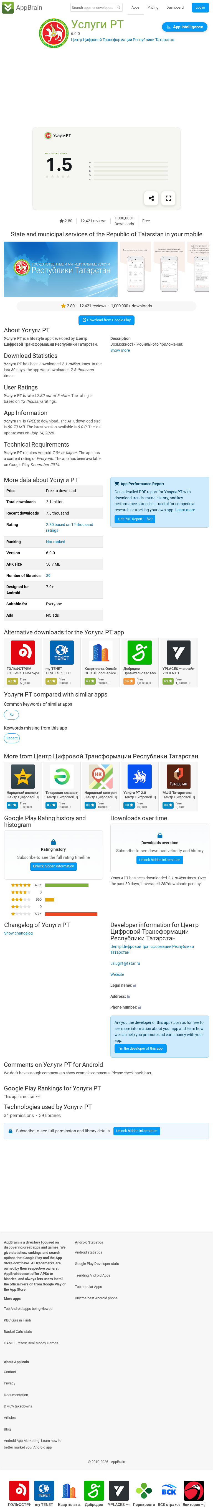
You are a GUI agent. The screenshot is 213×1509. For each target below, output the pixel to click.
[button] (159, 986)
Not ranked (55, 542)
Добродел (132, 669)
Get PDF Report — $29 (135, 519)
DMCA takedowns (18, 1406)
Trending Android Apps (92, 1275)
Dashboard (175, 7)
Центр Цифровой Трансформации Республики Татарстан (116, 756)
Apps (135, 7)
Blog (7, 1429)
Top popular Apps (88, 1287)
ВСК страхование (169, 1504)
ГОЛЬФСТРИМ (19, 669)
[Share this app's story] (151, 198)
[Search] (118, 8)
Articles (10, 1418)
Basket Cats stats (18, 1332)
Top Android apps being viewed (28, 1309)
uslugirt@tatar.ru (125, 963)
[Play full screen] (168, 198)
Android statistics (88, 1252)
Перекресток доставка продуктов (144, 1504)
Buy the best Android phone (96, 1298)
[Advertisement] (106, 88)
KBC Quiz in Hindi (17, 1320)
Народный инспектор (23, 793)
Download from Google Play (108, 320)
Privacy (9, 1383)
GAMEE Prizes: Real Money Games (31, 1343)
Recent (11, 738)
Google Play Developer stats (97, 1264)
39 (48, 575)
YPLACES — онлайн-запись (179, 669)
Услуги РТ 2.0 (135, 793)
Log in (200, 7)
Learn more (185, 510)
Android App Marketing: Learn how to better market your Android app (32, 1444)
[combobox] (93, 7)
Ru (11, 714)
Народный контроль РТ (101, 793)
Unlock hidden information (53, 866)
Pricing (153, 7)
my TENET (54, 669)
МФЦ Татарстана (177, 793)
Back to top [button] (201, 1463)
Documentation (16, 1395)
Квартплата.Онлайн (101, 669)
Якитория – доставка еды (194, 1504)
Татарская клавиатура (62, 793)
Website (117, 974)
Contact (10, 1372)
